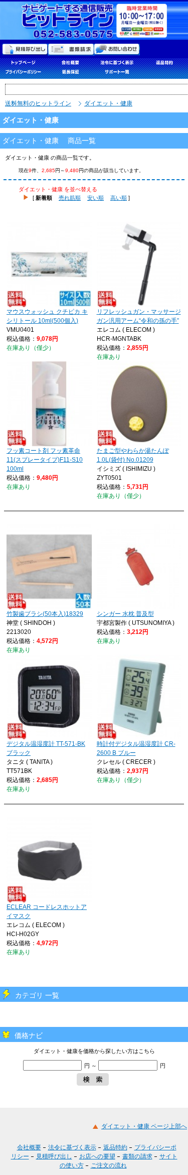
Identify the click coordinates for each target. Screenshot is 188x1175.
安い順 (95, 198)
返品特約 (115, 1147)
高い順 (118, 198)
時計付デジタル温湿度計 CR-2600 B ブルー (136, 748)
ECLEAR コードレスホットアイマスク (47, 911)
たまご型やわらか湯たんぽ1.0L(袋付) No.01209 (133, 455)
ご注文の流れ (109, 1165)
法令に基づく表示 (72, 1147)
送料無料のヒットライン (38, 103)
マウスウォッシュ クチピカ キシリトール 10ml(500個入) (47, 316)
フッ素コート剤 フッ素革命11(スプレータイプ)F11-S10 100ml (45, 459)
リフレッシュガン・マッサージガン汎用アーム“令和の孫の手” (139, 316)
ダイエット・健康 (108, 103)
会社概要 (29, 1147)
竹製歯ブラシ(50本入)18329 (45, 613)
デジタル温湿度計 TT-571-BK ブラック (46, 748)
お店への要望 (97, 1156)
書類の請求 (137, 1156)
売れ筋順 (70, 198)
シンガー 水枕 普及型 (125, 613)
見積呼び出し (54, 1156)
